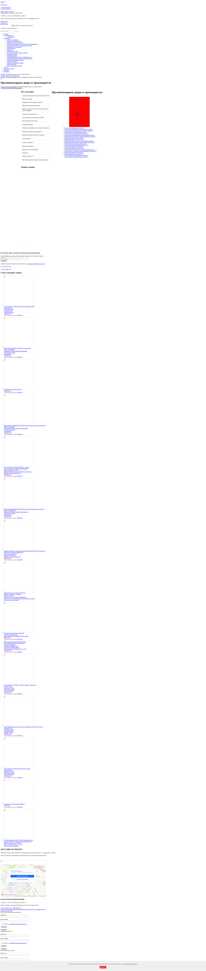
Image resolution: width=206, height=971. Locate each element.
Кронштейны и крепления (14, 47)
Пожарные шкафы (12, 55)
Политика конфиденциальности (12, 909)
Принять (103, 967)
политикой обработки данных (129, 964)
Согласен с (14, 924)
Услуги (6, 67)
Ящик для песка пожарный (14, 65)
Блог (2, 909)
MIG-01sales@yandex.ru (7, 11)
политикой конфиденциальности (36, 263)
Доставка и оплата (9, 68)
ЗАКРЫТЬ (3, 929)
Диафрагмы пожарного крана (15, 42)
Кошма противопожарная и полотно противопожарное (22, 44)
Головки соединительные (14, 41)
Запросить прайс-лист (7, 911)
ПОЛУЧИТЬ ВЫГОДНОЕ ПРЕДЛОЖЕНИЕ (11, 88)
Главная (6, 34)
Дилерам (6, 70)
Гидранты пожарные (12, 39)
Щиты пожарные (11, 64)
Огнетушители (11, 48)
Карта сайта (42, 909)
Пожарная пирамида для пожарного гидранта (19, 45)
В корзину (20, 315)
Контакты (6, 71)
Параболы (10, 50)
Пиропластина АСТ (12, 51)
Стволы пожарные (12, 61)
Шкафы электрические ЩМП (15, 63)
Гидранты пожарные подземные (31, 131)
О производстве (8, 35)
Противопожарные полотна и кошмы (33, 135)
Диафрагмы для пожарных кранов (32, 102)
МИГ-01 (3, 2)
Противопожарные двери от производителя (19, 57)
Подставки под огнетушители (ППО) (17, 52)
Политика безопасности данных (30, 909)
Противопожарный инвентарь (15, 60)
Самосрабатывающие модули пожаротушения (19, 58)
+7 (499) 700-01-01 (6, 7)
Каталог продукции (11, 77)
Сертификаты (11, 37)
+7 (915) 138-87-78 (6, 9)
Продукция (7, 38)
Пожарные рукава (12, 54)
